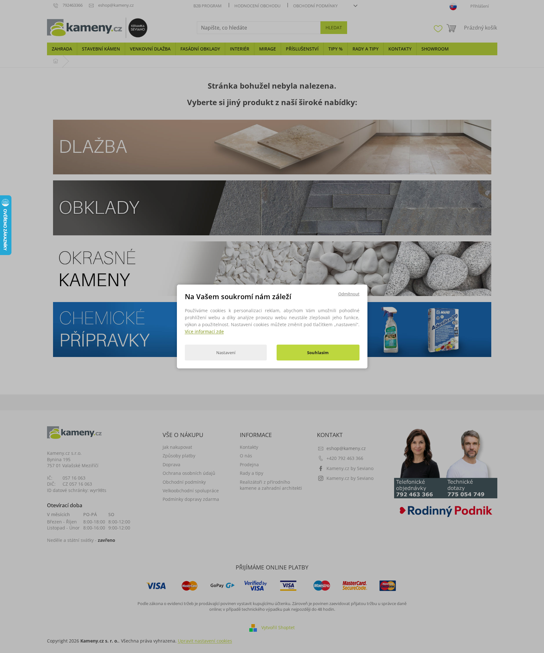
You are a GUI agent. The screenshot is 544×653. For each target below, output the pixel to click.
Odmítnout (348, 294)
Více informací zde (204, 331)
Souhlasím (318, 352)
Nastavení (225, 352)
